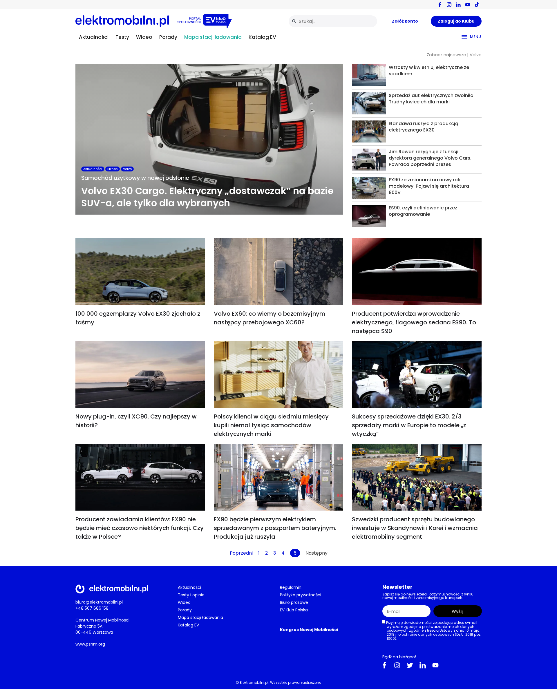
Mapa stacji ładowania (213, 37)
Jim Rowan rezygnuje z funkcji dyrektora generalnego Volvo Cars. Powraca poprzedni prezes (430, 158)
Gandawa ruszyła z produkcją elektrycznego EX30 (423, 126)
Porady (168, 37)
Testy (122, 37)
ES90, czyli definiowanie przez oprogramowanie (423, 211)
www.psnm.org (90, 644)
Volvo (127, 169)
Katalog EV (262, 37)
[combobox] (333, 21)
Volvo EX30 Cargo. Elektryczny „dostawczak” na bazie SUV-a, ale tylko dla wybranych (207, 196)
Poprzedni (241, 553)
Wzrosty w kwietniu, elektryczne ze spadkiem (429, 70)
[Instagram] (397, 665)
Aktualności (93, 37)
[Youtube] (435, 665)
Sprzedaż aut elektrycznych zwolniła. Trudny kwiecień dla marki (432, 98)
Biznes (112, 169)
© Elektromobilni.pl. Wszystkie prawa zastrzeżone (278, 682)
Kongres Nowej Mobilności (309, 630)
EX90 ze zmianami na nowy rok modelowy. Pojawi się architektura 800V (429, 186)
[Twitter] (410, 665)
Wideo (144, 37)
